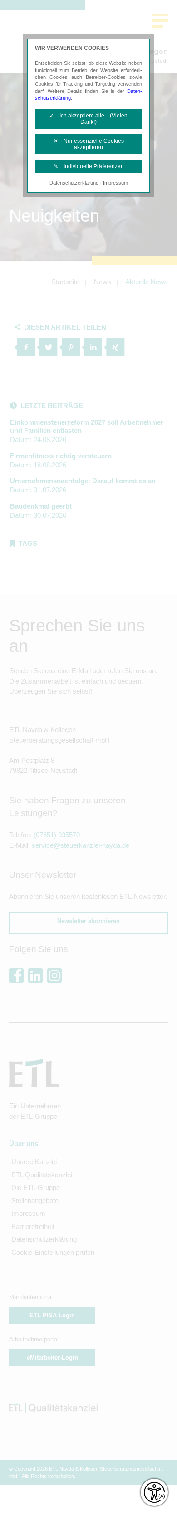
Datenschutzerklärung (73, 182)
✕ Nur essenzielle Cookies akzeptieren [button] (89, 144)
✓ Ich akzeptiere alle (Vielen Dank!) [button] (88, 118)
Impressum (115, 182)
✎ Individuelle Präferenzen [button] (89, 166)
